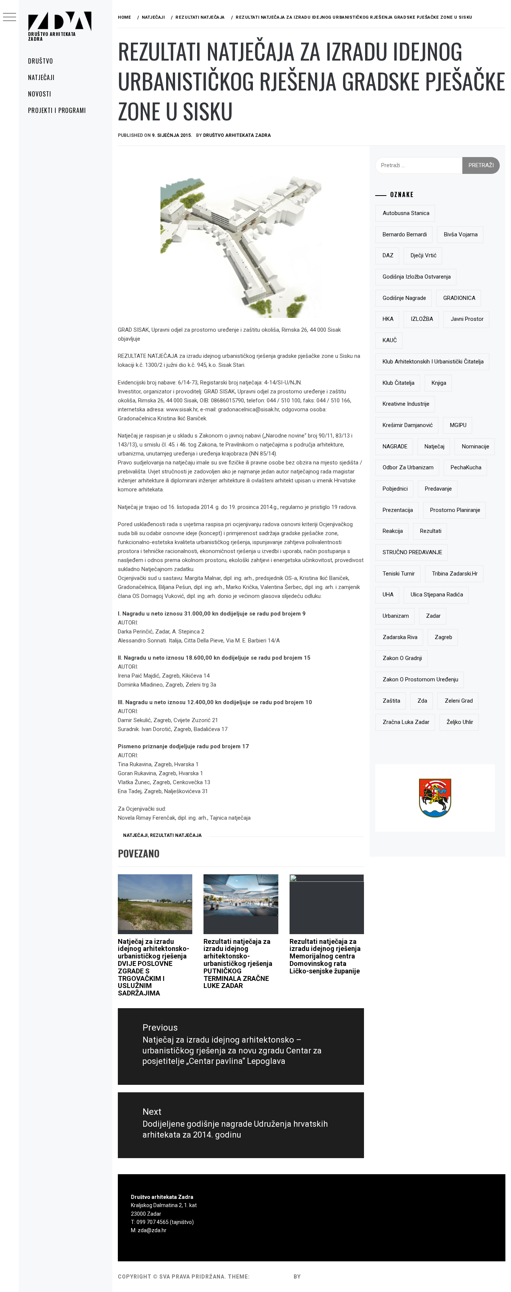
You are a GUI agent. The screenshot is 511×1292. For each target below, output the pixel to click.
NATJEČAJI (41, 77)
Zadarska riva (400, 637)
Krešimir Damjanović (408, 425)
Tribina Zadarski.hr (455, 573)
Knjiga (439, 383)
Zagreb (443, 637)
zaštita (391, 700)
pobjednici (395, 488)
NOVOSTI (39, 93)
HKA (388, 319)
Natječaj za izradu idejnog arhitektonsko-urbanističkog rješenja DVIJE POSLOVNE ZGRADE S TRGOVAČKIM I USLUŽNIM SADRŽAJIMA (153, 967)
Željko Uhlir (460, 722)
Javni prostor (467, 319)
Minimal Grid (271, 1277)
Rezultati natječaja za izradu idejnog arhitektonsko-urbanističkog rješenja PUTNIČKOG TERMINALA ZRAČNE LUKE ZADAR (238, 963)
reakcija (393, 531)
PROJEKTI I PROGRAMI (57, 110)
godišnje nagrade (404, 298)
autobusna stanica (406, 213)
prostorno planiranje (455, 510)
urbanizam (396, 616)
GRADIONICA (459, 298)
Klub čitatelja (398, 383)
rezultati (430, 531)
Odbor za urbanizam (408, 467)
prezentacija (398, 510)
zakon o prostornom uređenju (420, 679)
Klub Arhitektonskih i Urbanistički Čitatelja (433, 361)
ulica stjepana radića (437, 594)
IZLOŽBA (422, 319)
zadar (433, 616)
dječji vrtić (424, 255)
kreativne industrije (406, 404)
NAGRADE (395, 446)
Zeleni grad (459, 700)
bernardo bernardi (405, 234)
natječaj (434, 446)
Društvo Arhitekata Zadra (237, 135)
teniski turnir (399, 573)
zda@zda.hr (152, 1230)
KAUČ (390, 340)
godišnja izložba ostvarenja (417, 276)
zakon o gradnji (402, 658)
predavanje (438, 488)
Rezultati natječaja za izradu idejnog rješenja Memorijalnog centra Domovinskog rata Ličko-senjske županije (325, 956)
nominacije (475, 446)
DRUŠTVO (40, 60)
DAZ (388, 255)
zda (422, 700)
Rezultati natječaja (176, 835)
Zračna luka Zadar (406, 722)
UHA (388, 594)
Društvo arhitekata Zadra (52, 36)
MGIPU (458, 425)
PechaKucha (466, 467)
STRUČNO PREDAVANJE (412, 552)
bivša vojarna (461, 234)
